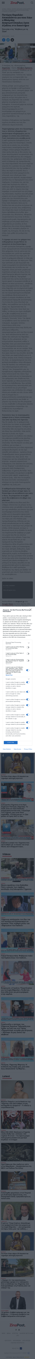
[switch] (27, 647)
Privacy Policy (28, 749)
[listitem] (17, 643)
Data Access (17, 749)
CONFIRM (10, 742)
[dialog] (17, 680)
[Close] (31, 610)
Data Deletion (7, 749)
